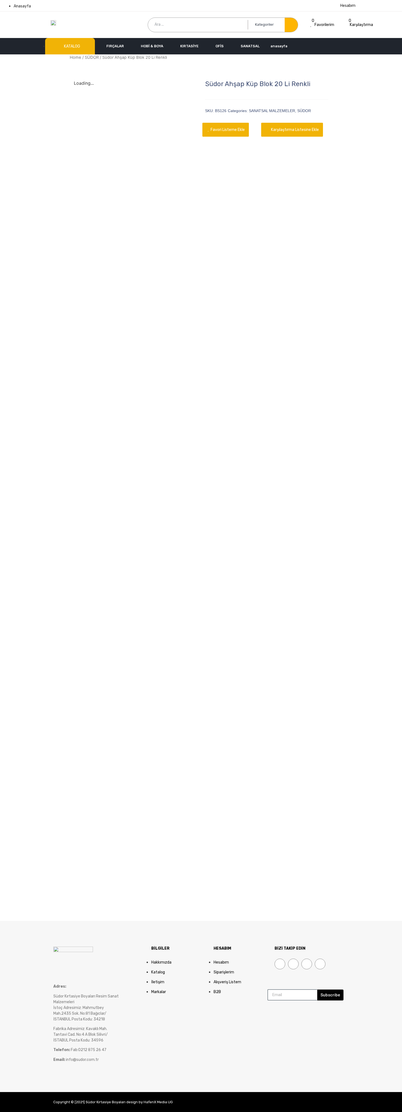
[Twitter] (293, 964)
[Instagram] (320, 964)
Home (75, 57)
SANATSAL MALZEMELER (272, 111)
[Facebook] (280, 964)
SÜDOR (92, 57)
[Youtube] (306, 964)
